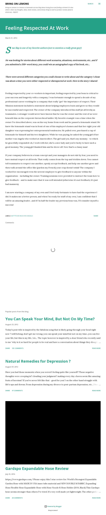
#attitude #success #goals (22, 216)
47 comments (17, 391)
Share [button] (96, 216)
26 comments (17, 498)
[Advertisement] (53, 292)
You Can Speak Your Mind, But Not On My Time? (50, 318)
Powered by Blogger (54, 506)
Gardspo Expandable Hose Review (37, 468)
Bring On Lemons (17, 3)
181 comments (17, 348)
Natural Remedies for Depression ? (38, 361)
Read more (96, 348)
